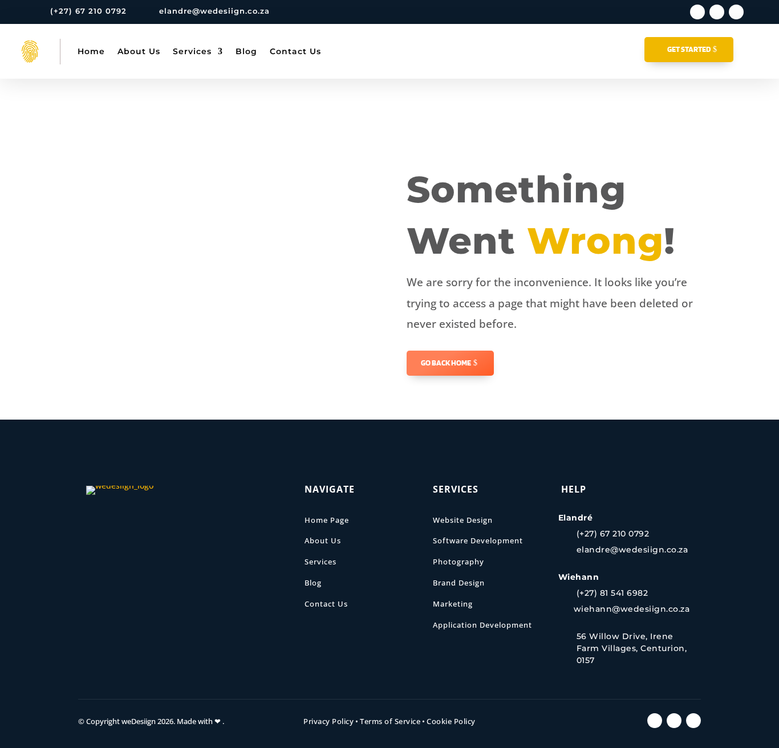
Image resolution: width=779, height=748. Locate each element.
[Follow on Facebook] (697, 12)
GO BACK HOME (446, 362)
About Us (138, 51)
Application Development (482, 625)
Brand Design (459, 583)
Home (91, 51)
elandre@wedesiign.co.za (214, 10)
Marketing (453, 604)
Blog (246, 51)
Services (192, 51)
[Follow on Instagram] (736, 12)
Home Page (327, 520)
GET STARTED (689, 49)
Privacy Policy (328, 721)
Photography (458, 561)
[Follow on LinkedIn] (716, 12)
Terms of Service (390, 721)
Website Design (463, 520)
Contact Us (295, 51)
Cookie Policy (451, 721)
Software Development (478, 540)
